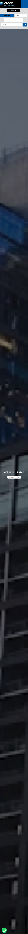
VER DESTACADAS (14, 477)
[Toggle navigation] (24, 4)
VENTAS (13, 10)
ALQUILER (7, 15)
